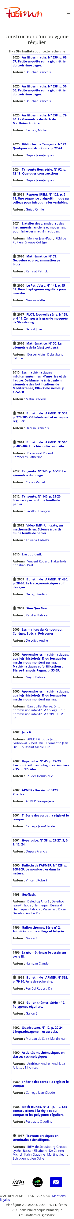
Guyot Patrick (35, 677)
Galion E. (32, 938)
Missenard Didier (55, 909)
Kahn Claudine (34, 1154)
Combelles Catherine (28, 457)
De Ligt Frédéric (37, 594)
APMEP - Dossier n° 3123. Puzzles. (36, 792)
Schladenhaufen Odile (28, 1158)
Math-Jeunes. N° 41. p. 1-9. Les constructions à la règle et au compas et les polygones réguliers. (40, 1111)
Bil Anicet (31, 1067)
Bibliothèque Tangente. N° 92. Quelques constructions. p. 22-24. (40, 146)
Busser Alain (36, 354)
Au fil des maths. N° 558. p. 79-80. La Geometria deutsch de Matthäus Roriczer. (40, 119)
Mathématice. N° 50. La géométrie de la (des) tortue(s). (37, 345)
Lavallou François (38, 511)
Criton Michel (35, 482)
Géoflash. (29, 894)
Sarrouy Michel (36, 130)
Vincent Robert (38, 561)
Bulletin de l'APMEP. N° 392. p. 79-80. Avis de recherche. (40, 979)
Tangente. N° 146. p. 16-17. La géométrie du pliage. (39, 473)
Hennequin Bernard (48, 905)
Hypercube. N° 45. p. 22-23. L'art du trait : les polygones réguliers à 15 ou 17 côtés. (41, 765)
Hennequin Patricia (26, 909)
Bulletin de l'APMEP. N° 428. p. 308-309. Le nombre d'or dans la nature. (40, 869)
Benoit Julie (34, 329)
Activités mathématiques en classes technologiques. (39, 1055)
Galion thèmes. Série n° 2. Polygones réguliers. (39, 1005)
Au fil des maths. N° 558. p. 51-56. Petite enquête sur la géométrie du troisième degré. (40, 90)
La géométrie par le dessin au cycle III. (39, 954)
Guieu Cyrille (35, 209)
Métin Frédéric (36, 399)
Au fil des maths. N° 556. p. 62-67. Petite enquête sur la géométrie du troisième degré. (40, 61)
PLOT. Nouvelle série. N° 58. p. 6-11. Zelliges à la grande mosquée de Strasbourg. (40, 318)
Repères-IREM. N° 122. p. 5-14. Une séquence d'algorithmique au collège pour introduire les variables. (41, 198)
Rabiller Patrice (36, 615)
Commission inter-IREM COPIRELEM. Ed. (38, 716)
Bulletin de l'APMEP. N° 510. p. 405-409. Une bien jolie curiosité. (40, 444)
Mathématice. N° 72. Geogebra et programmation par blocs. (37, 260)
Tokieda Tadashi (37, 540)
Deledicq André (37, 640)
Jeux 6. (27, 732)
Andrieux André (38, 1063)
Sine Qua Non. (37, 608)
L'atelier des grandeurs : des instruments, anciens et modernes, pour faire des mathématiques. (39, 227)
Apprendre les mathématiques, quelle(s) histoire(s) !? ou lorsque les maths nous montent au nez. (41, 695)
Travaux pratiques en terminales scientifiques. (36, 1138)
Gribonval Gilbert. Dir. (28, 743)
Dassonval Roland (40, 453)
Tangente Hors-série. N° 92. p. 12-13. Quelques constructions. (39, 171)
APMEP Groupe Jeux (41, 739)
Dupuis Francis (36, 851)
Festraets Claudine (39, 1121)
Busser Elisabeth (35, 1151)
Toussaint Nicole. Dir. (35, 747)
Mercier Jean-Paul (39, 238)
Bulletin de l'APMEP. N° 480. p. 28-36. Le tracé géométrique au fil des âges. (40, 583)
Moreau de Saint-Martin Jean (46, 1039)
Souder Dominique (39, 776)
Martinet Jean (56, 1154)
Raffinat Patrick (37, 271)
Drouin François (37, 428)
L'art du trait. (32, 554)
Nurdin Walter (36, 300)
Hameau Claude (37, 963)
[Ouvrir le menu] (68, 13)
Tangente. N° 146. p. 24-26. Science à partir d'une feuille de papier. (37, 500)
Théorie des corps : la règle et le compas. (41, 817)
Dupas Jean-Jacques (40, 155)
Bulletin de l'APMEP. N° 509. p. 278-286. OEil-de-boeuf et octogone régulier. (40, 417)
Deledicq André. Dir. (27, 913)
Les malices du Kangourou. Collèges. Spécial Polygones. (38, 631)
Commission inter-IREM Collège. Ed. (38, 710)
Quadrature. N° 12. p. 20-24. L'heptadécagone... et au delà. (38, 1030)
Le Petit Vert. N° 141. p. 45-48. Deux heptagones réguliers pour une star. (39, 289)
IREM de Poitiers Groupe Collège (39, 240)
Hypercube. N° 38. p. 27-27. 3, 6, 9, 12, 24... (40, 842)
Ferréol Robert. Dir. (39, 988)
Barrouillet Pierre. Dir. (43, 706)
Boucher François (38, 72)
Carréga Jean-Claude (40, 826)
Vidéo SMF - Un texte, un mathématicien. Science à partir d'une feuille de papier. (38, 529)
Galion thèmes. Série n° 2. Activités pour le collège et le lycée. (39, 929)
